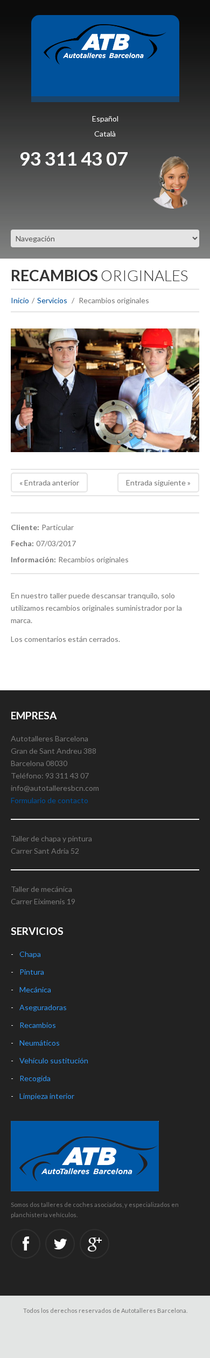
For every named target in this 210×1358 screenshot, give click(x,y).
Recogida (35, 1078)
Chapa (30, 954)
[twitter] (60, 1244)
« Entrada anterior (49, 482)
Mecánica (35, 989)
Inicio (20, 300)
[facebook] (25, 1244)
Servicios (52, 300)
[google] (94, 1244)
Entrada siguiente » (158, 482)
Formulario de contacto (49, 800)
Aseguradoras (43, 1007)
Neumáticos (39, 1042)
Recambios (37, 1025)
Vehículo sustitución (53, 1060)
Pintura (31, 971)
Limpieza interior (46, 1095)
